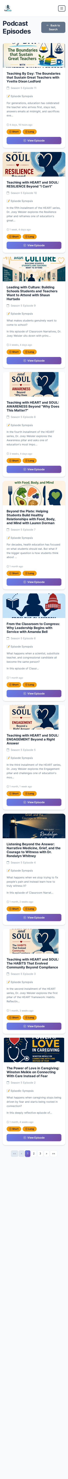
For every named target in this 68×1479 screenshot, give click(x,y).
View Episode (36, 140)
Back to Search (54, 27)
